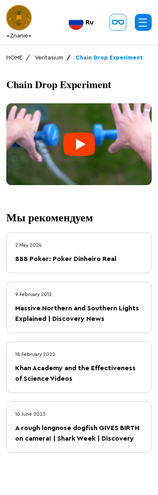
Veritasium (49, 58)
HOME (14, 58)
